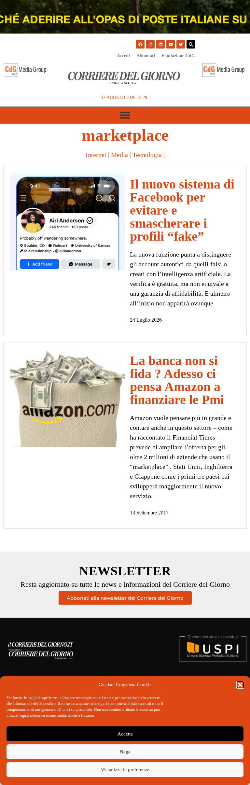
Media (119, 154)
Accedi (123, 55)
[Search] (191, 44)
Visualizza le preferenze (125, 769)
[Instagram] (150, 44)
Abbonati (145, 55)
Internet (96, 154)
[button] (240, 684)
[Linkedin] (160, 44)
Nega (125, 751)
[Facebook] (140, 44)
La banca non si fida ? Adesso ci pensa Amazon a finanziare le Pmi (177, 380)
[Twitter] (180, 44)
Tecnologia (147, 154)
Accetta (125, 733)
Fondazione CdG (178, 55)
